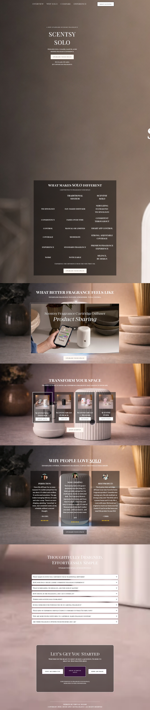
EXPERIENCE (80, 4)
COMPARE (66, 4)
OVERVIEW (38, 4)
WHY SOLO (52, 4)
